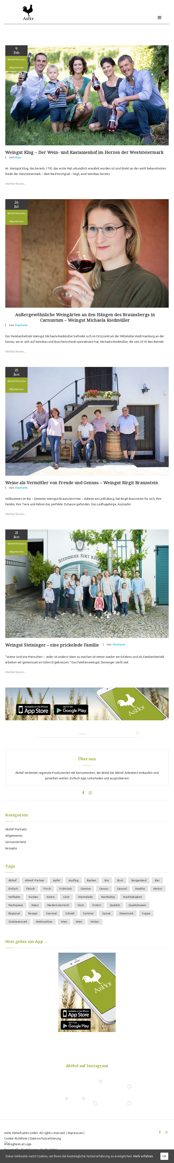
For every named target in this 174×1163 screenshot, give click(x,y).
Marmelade (85, 896)
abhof (12, 880)
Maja (18, 157)
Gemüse (86, 888)
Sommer (88, 913)
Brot (120, 880)
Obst (80, 905)
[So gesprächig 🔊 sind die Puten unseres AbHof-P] (95, 1103)
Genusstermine (15, 842)
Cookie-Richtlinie (16, 1138)
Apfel (56, 880)
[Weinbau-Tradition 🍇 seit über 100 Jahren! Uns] (95, 1086)
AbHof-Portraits (16, 59)
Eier (157, 880)
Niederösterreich (58, 905)
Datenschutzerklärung (45, 1138)
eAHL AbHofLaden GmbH (21, 1133)
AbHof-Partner (34, 880)
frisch (47, 888)
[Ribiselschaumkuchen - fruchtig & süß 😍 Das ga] (129, 1086)
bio (107, 880)
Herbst (157, 888)
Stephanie (21, 325)
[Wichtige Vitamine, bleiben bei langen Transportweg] (78, 1103)
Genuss (104, 888)
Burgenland (139, 880)
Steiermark (126, 913)
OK (164, 1156)
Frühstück (65, 888)
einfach (13, 888)
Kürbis (51, 896)
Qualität (115, 905)
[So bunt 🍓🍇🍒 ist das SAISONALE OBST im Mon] (112, 1103)
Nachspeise (15, 905)
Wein (64, 921)
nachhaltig (108, 896)
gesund (122, 888)
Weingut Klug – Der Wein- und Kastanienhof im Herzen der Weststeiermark (84, 152)
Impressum (75, 1133)
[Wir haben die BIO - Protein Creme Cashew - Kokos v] (129, 1103)
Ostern (96, 905)
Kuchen (33, 896)
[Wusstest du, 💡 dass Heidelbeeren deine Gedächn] (44, 1103)
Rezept (33, 913)
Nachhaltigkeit (132, 896)
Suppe (146, 913)
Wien (79, 921)
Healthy (140, 888)
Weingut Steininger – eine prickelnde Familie (52, 645)
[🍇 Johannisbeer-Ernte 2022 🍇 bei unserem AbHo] (61, 1103)
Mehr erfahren (143, 1156)
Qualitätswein (137, 905)
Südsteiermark (17, 921)
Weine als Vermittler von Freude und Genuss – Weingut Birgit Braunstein (81, 482)
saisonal (51, 913)
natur (35, 905)
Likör (66, 896)
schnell (69, 913)
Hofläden (14, 896)
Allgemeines (16, 67)
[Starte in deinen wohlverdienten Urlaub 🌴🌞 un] (61, 1086)
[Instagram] (90, 793)
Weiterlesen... (16, 183)
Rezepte (11, 848)
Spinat (106, 913)
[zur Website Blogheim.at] (17, 1144)
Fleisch (30, 888)
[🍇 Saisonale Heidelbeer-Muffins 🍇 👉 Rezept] (44, 1086)
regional (14, 913)
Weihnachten (44, 921)
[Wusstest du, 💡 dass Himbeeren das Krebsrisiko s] (78, 1086)
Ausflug (74, 880)
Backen (91, 880)
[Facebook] (83, 793)
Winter (95, 921)
